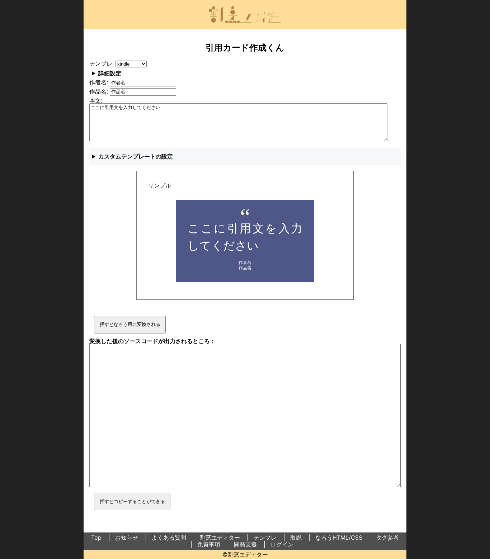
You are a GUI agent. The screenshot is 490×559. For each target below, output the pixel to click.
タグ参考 (387, 537)
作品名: (99, 91)
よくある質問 (169, 537)
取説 (296, 537)
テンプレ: (102, 63)
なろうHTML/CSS (338, 537)
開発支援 (245, 544)
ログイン (281, 544)
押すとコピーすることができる (132, 501)
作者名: (99, 82)
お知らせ (126, 537)
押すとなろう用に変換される (130, 324)
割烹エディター (220, 537)
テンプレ (265, 537)
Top (96, 537)
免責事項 (208, 544)
